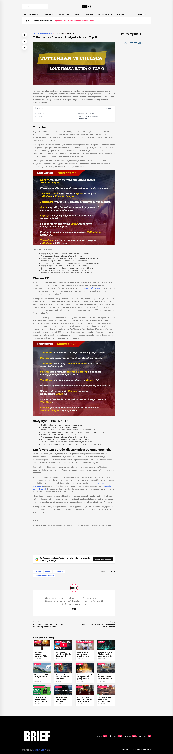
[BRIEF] (86, 6)
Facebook (101, 736)
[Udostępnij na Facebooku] (24, 34)
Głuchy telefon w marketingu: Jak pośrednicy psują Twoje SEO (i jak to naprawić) (83, 656)
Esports (89, 14)
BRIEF (62, 33)
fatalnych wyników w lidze (89, 288)
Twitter (131, 736)
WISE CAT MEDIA (39, 750)
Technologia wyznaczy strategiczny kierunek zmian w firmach (98, 626)
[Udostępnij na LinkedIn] (24, 47)
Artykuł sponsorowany (42, 21)
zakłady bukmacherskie (44, 575)
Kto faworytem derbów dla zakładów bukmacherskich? (89, 118)
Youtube (146, 736)
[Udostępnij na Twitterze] (24, 41)
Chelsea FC (41, 117)
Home (27, 21)
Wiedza (78, 14)
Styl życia (49, 14)
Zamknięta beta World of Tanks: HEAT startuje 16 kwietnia (105, 699)
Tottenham (40, 114)
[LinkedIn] (114, 572)
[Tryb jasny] (139, 14)
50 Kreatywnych (105, 14)
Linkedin (116, 736)
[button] (25, 14)
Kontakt (120, 14)
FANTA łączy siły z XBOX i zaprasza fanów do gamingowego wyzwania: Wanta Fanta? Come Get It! (84, 701)
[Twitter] (111, 572)
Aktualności (34, 14)
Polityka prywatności (142, 749)
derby (47, 571)
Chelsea (38, 571)
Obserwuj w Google (103, 559)
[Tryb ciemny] (146, 14)
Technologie (64, 14)
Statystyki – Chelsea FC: (86, 114)
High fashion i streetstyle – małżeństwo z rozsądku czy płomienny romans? (48, 626)
